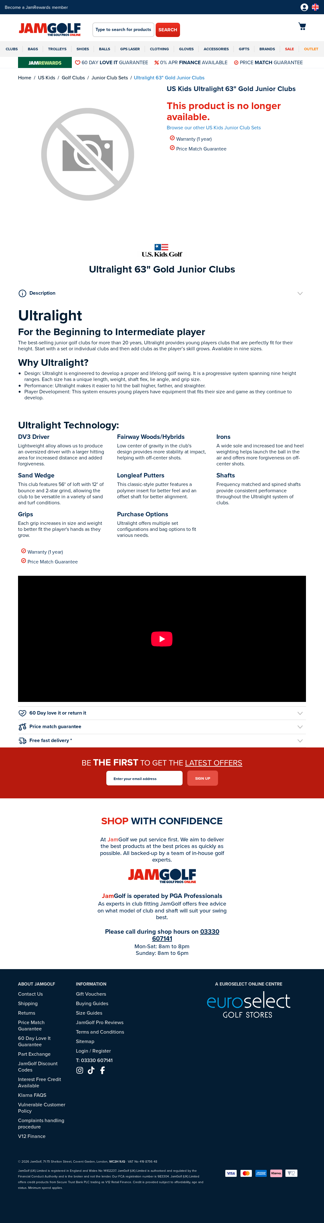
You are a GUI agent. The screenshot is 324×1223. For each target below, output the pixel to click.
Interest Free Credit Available (39, 1082)
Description (42, 293)
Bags (33, 49)
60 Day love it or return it (57, 712)
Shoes (83, 49)
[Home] (49, 30)
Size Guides (89, 1012)
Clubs (12, 49)
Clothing (159, 49)
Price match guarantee (55, 726)
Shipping (28, 1003)
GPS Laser (130, 49)
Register (101, 1050)
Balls (104, 49)
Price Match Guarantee (201, 148)
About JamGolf (36, 984)
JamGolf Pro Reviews (99, 1022)
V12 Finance (32, 1136)
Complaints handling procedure (41, 1123)
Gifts (244, 49)
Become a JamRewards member (36, 7)
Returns (26, 1012)
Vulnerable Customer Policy (41, 1107)
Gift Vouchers (91, 993)
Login (82, 1050)
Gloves (186, 49)
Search (168, 29)
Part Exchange (34, 1053)
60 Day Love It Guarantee (34, 1041)
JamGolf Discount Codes (38, 1066)
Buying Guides (92, 1003)
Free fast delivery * (50, 740)
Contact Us (30, 993)
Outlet (311, 49)
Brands (267, 49)
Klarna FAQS (32, 1094)
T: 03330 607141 (94, 1060)
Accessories (216, 49)
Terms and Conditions (100, 1031)
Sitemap (85, 1041)
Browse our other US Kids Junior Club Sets (214, 127)
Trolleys (57, 49)
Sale (289, 49)
